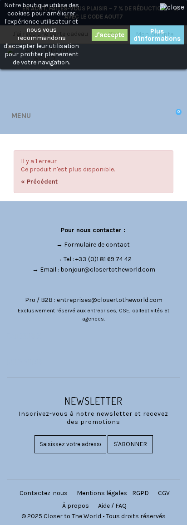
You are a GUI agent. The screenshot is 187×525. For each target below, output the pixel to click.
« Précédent (39, 181)
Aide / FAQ (112, 506)
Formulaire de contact (97, 244)
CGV (164, 493)
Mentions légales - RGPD (113, 493)
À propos (75, 506)
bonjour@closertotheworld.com (107, 269)
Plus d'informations (157, 35)
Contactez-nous (44, 493)
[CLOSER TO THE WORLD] (44, 73)
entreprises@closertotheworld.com (109, 300)
